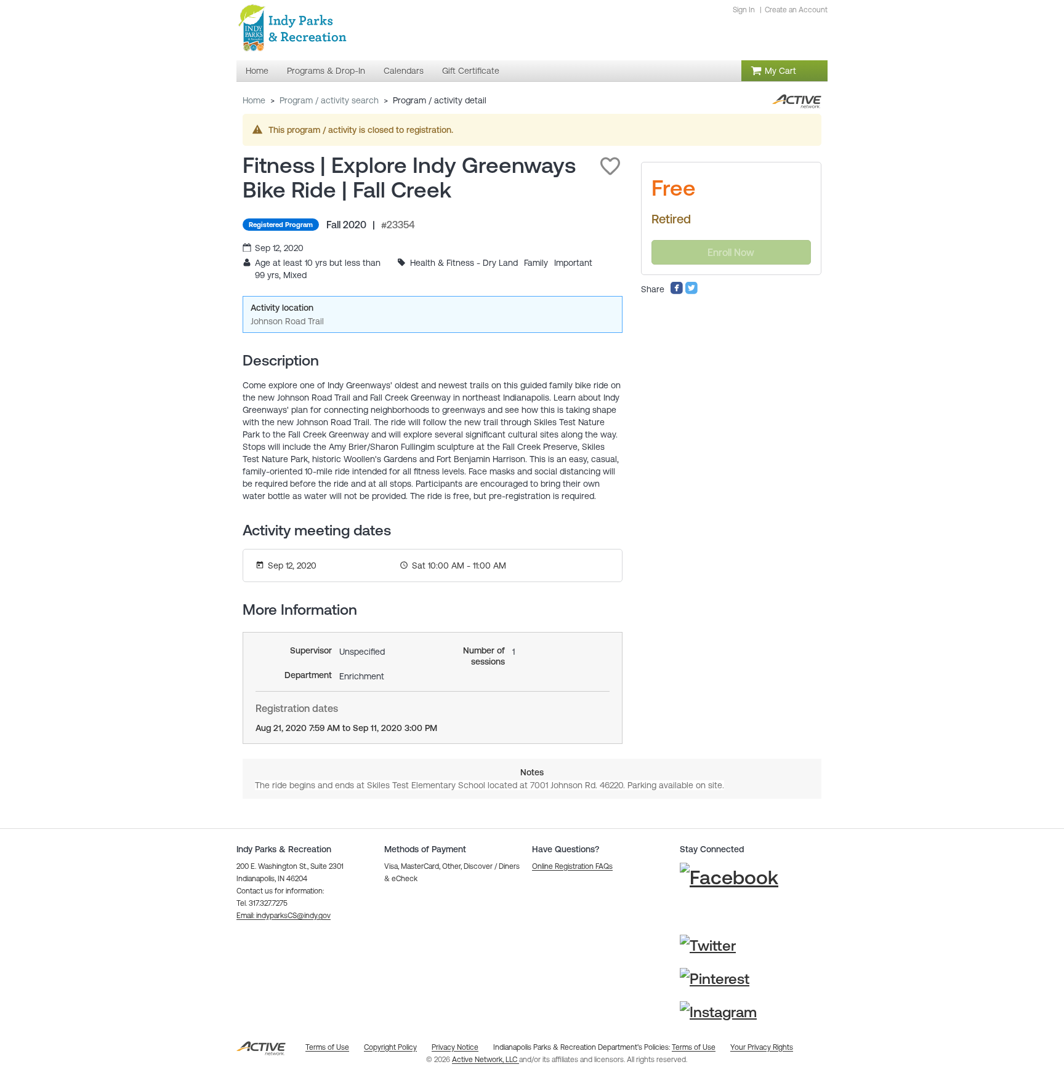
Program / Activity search (329, 100)
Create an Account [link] (796, 10)
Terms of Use (693, 1047)
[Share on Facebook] (676, 292)
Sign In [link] (744, 10)
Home (254, 100)
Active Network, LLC (485, 1059)
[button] (610, 166)
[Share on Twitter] (691, 292)
